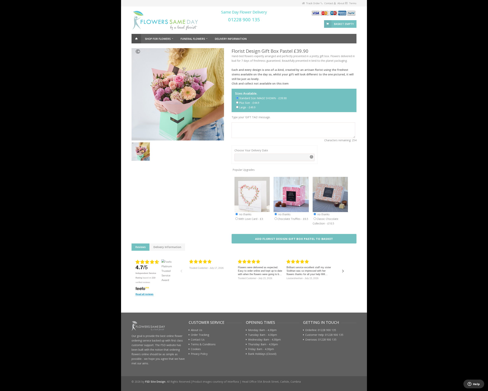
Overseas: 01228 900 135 (320, 339)
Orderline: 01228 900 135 (320, 330)
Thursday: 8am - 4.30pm (263, 344)
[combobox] (274, 157)
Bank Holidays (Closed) (262, 354)
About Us (196, 330)
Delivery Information (231, 39)
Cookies (196, 349)
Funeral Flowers (193, 39)
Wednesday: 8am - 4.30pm (264, 339)
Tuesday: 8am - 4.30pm (262, 335)
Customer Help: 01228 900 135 (324, 335)
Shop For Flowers (158, 39)
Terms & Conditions (203, 344)
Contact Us (198, 339)
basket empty (344, 24)
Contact (328, 3)
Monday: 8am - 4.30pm (262, 330)
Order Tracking (200, 335)
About (340, 3)
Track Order (313, 3)
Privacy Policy (199, 354)
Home (136, 38)
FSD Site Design (155, 381)
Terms (352, 3)
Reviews (140, 247)
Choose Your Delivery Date (251, 150)
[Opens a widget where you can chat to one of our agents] (473, 384)
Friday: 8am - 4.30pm (261, 349)
